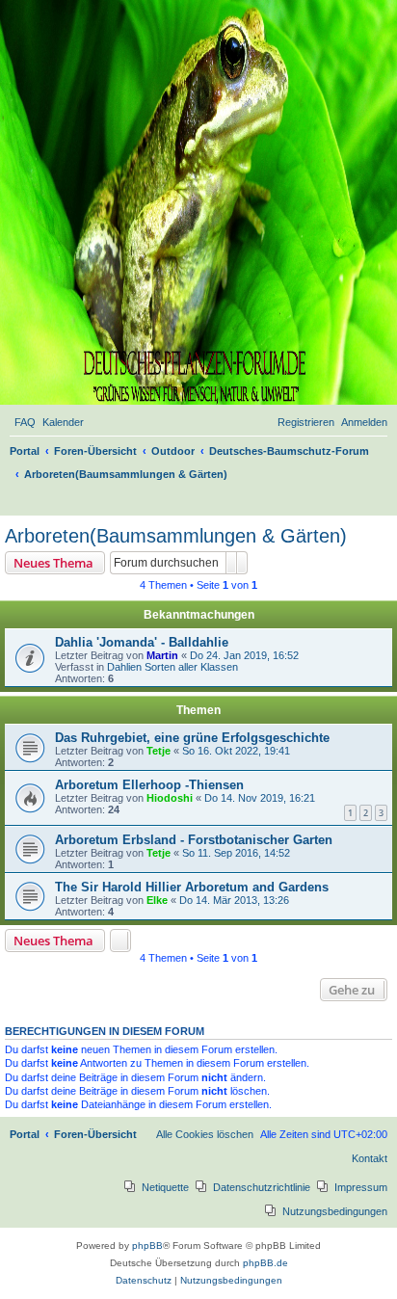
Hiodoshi (169, 798)
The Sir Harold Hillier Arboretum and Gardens (192, 887)
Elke (157, 900)
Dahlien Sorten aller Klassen (172, 667)
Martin (162, 655)
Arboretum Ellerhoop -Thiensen (149, 785)
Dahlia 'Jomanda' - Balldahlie (141, 642)
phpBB (147, 1245)
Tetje (158, 750)
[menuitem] (25, 422)
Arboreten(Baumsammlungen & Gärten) (176, 535)
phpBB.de (265, 1263)
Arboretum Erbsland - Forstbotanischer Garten (193, 840)
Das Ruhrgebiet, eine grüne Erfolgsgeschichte (192, 737)
